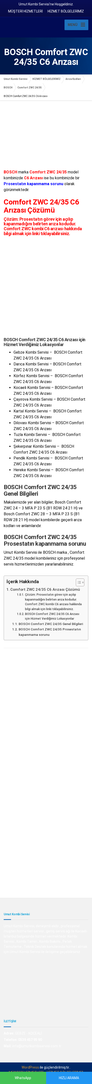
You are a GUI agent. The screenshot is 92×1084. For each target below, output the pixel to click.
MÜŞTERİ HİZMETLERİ (25, 11)
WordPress (30, 1067)
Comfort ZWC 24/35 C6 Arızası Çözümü (45, 589)
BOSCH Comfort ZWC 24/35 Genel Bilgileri (51, 624)
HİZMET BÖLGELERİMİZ (66, 11)
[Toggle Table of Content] (77, 582)
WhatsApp (23, 1078)
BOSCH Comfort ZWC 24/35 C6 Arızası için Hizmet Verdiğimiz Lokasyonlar (52, 616)
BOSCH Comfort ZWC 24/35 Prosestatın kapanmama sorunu (50, 632)
